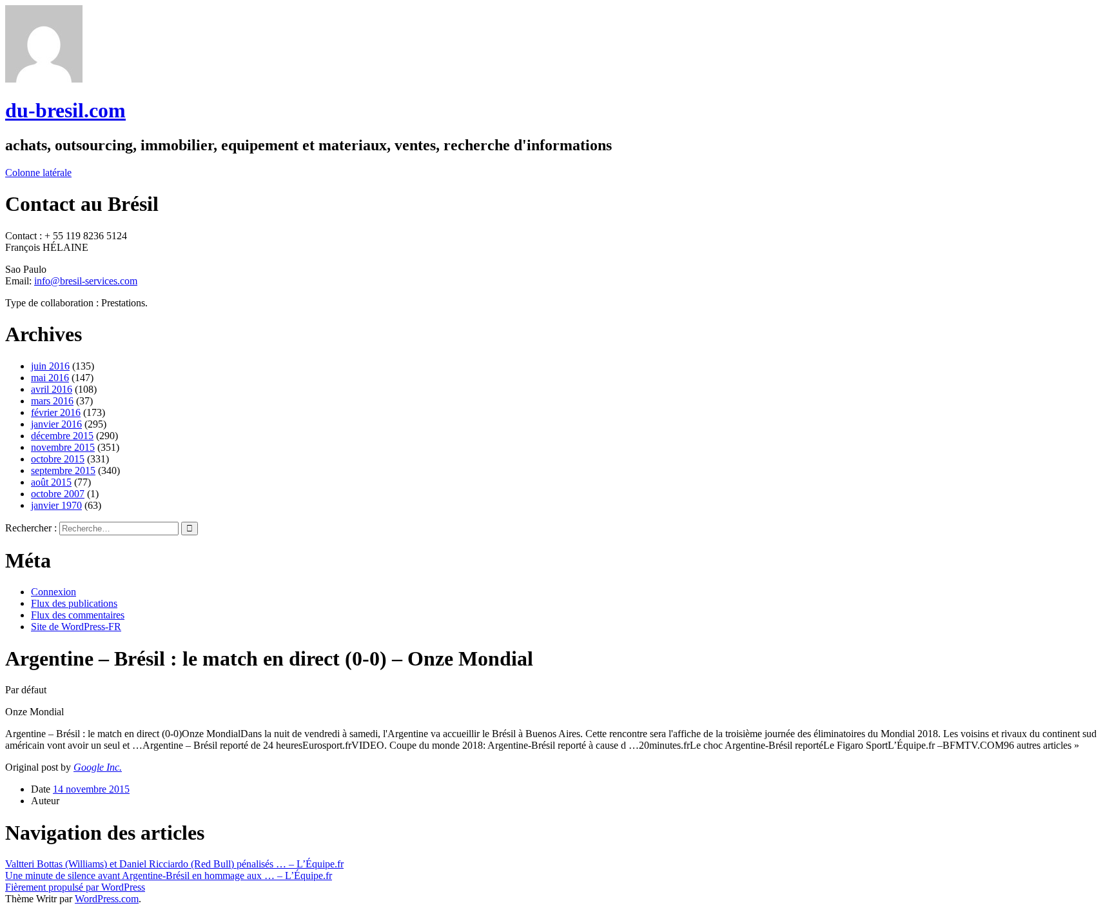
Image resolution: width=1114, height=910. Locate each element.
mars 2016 (52, 400)
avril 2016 (51, 389)
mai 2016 (50, 377)
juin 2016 (50, 366)
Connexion (53, 591)
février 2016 (56, 412)
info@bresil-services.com (85, 280)
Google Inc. (97, 767)
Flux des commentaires (77, 614)
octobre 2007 (57, 493)
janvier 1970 (56, 505)
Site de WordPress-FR (76, 626)
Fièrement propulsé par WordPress (75, 887)
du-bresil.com (65, 110)
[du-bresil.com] (44, 79)
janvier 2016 (56, 424)
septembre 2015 (63, 470)
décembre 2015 (62, 435)
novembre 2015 (63, 447)
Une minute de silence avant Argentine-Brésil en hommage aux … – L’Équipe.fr (168, 875)
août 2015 (51, 482)
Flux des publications (74, 603)
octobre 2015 (57, 458)
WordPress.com (107, 898)
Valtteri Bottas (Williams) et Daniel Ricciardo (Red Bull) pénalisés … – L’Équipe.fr (174, 863)
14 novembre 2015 (91, 789)
